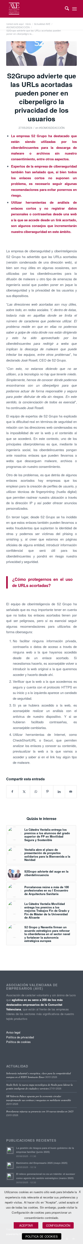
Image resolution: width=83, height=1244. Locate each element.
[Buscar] (64, 9)
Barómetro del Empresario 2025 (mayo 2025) (42, 1163)
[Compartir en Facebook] (12, 791)
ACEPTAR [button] (26, 1225)
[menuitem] (64, 9)
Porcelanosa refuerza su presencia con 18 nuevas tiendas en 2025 (39, 1111)
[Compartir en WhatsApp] (36, 791)
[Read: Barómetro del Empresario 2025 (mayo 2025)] (10, 1165)
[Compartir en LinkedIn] (59, 791)
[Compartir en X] (24, 791)
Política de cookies (18, 1042)
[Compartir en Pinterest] (47, 791)
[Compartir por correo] (71, 791)
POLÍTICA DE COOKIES (41, 1236)
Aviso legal (13, 1032)
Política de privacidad (20, 1037)
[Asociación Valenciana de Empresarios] (34, 9)
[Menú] (74, 9)
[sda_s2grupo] (41, 53)
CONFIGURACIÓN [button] (58, 1225)
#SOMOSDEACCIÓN (52, 127)
